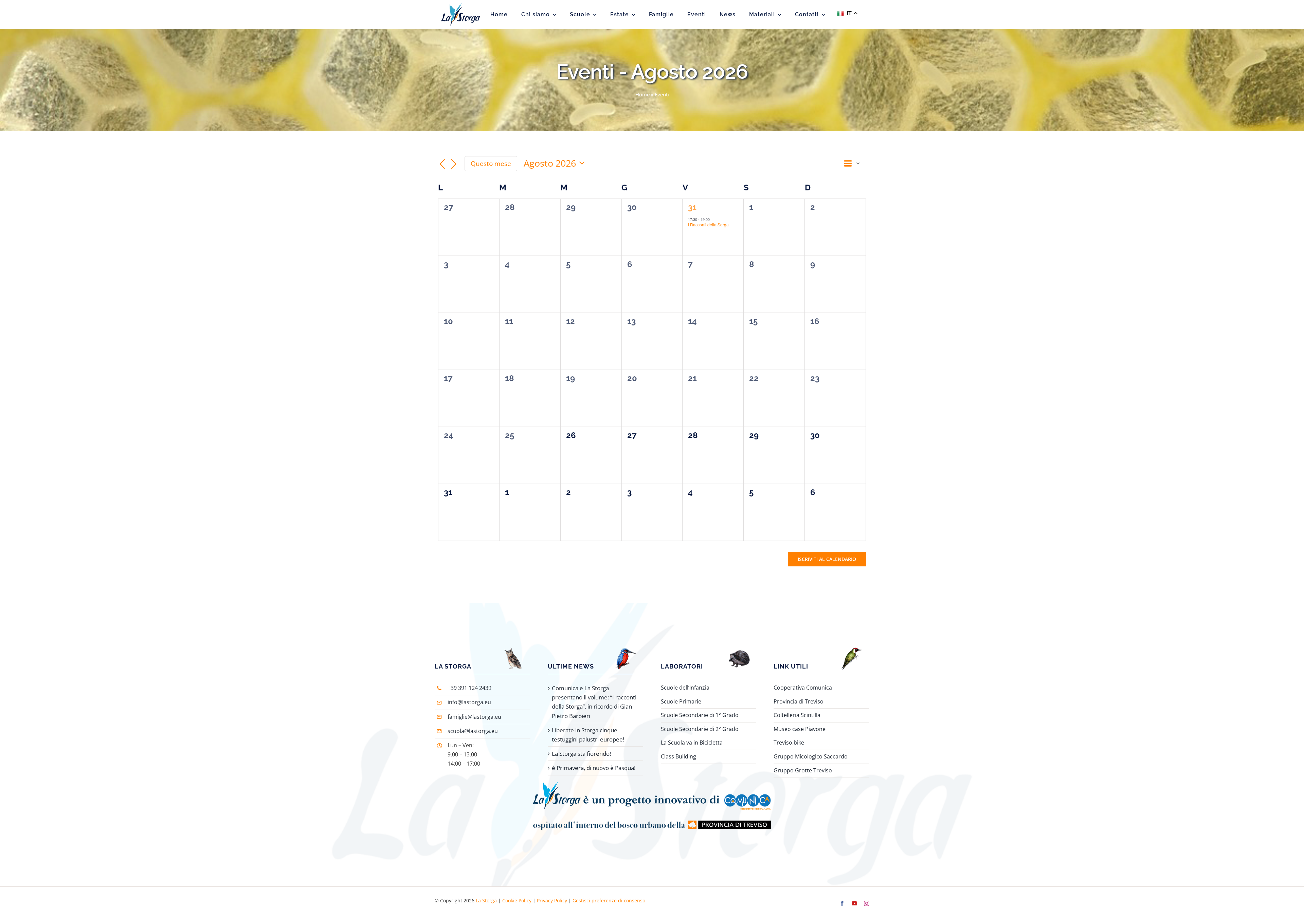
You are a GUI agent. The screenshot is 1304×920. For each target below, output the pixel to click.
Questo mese (491, 163)
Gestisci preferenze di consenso (609, 900)
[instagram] (866, 903)
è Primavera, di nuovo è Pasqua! (593, 768)
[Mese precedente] (442, 164)
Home (642, 94)
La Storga (486, 900)
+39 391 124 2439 (469, 688)
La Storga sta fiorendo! (581, 753)
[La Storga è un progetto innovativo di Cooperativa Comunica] (652, 784)
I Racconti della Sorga (708, 224)
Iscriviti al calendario (827, 559)
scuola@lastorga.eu (473, 731)
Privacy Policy (552, 900)
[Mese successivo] (454, 164)
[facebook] (842, 903)
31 (692, 207)
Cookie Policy (516, 900)
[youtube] (854, 903)
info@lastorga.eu (469, 702)
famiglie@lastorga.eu (474, 716)
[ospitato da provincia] (652, 813)
